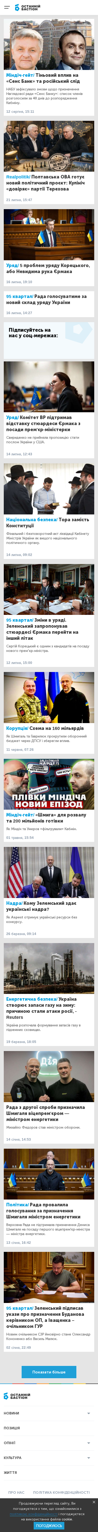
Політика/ (17, 1205)
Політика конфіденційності (61, 1492)
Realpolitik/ (18, 177)
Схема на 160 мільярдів (56, 728)
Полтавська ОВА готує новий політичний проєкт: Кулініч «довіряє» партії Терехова (45, 183)
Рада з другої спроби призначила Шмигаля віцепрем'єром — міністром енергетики (45, 1113)
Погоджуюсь (49, 1526)
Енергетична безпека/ (32, 999)
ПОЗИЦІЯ (12, 1428)
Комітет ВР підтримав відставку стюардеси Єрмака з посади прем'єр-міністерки (43, 423)
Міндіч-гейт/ (20, 75)
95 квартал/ (19, 296)
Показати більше (49, 1372)
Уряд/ (12, 265)
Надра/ (14, 903)
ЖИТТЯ (10, 1473)
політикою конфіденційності (34, 1514)
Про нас (16, 1492)
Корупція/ (17, 728)
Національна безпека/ (32, 519)
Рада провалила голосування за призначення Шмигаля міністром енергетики (43, 1211)
